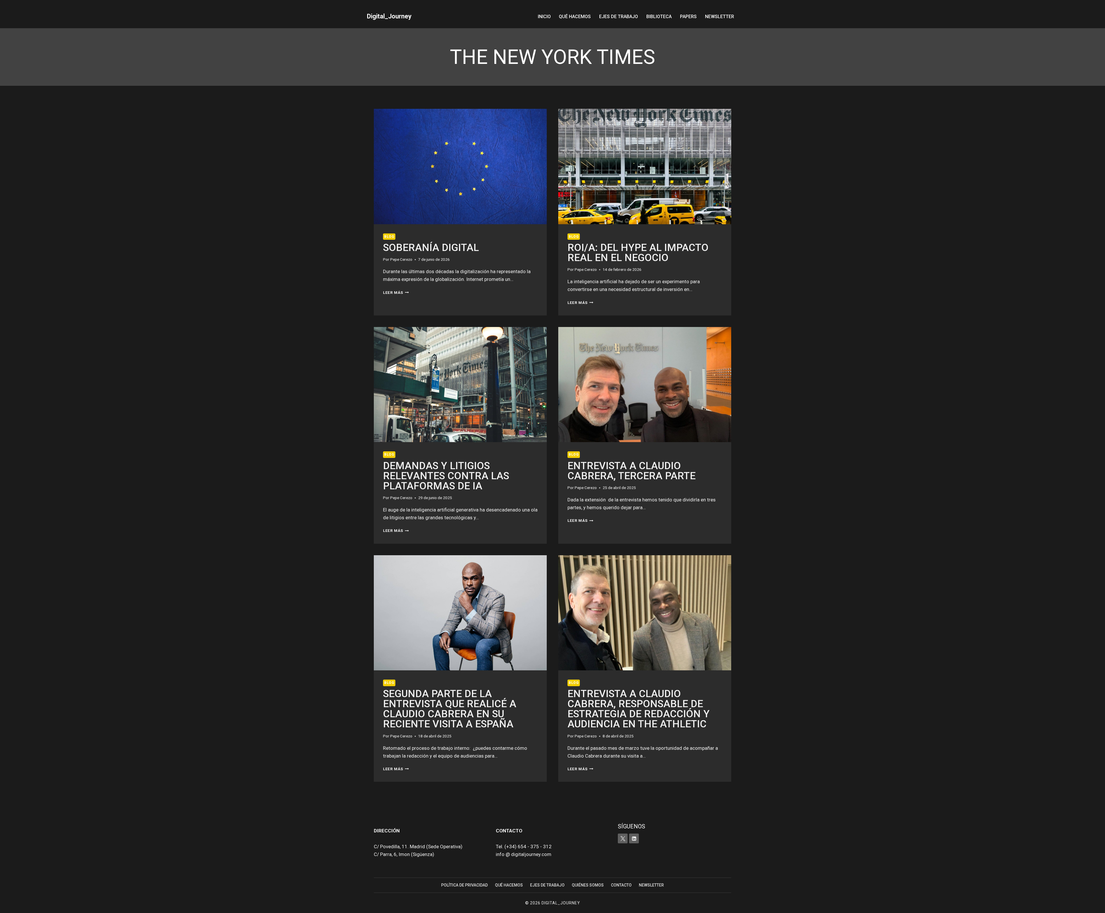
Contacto (621, 885)
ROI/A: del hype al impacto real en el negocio (637, 253)
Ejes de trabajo (618, 16)
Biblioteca (659, 16)
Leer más (396, 292)
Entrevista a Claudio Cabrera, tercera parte (631, 471)
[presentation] (460, 166)
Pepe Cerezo (401, 259)
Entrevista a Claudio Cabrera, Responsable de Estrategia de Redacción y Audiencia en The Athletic (638, 709)
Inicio (544, 16)
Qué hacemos (575, 16)
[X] (623, 838)
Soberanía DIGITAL (431, 248)
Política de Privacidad (464, 885)
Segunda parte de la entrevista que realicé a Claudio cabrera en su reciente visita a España (449, 709)
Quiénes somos (588, 885)
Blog (389, 237)
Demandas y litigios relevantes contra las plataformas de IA (446, 476)
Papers (688, 16)
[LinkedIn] (634, 838)
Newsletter (719, 16)
